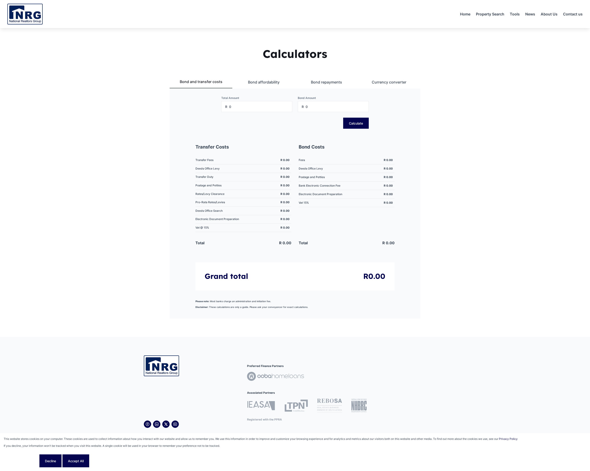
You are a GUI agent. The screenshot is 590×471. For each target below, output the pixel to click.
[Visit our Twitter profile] (166, 424)
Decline (50, 461)
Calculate (356, 123)
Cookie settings (21, 461)
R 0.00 (284, 160)
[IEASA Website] (261, 406)
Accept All (76, 461)
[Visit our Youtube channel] (175, 424)
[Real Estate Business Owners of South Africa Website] (329, 406)
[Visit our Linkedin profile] (156, 424)
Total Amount (230, 98)
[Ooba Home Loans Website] (275, 377)
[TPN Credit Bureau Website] (296, 406)
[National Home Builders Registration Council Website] (359, 406)
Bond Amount (307, 98)
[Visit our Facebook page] (147, 424)
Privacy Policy (508, 439)
